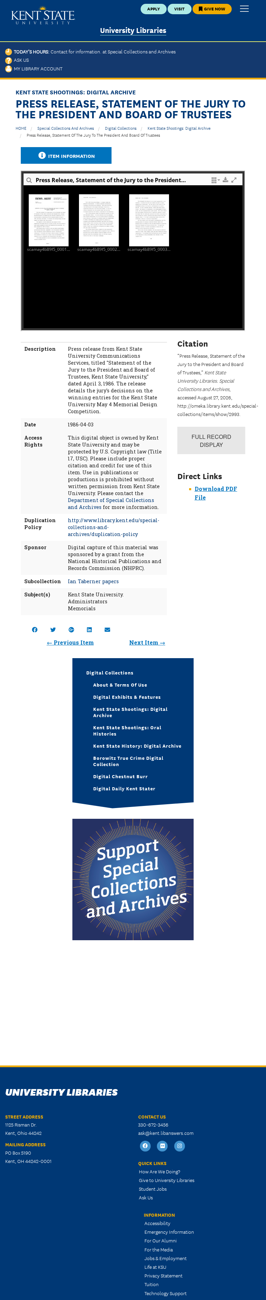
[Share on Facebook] (34, 629)
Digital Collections (120, 128)
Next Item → (147, 642)
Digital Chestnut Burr (120, 776)
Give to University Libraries (166, 1180)
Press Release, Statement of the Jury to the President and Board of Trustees (93, 134)
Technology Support (165, 1293)
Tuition (151, 1284)
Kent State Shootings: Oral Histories (127, 730)
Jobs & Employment (165, 1258)
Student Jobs (153, 1188)
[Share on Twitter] (53, 629)
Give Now (214, 8)
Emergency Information (169, 1231)
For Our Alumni (160, 1240)
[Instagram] (179, 1146)
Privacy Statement (163, 1275)
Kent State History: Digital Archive (137, 745)
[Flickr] (163, 1146)
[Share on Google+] (71, 629)
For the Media (158, 1249)
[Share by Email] (107, 629)
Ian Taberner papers (93, 581)
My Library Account (37, 68)
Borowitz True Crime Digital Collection (128, 761)
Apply (153, 8)
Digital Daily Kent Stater (124, 788)
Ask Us (20, 59)
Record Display (211, 441)
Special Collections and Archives (65, 128)
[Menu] (244, 9)
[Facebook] (145, 1146)
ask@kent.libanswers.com (166, 1133)
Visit (179, 8)
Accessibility (157, 1223)
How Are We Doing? (159, 1171)
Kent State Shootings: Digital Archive (179, 128)
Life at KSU (155, 1267)
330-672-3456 (153, 1124)
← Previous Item (70, 642)
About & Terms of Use (120, 684)
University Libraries (133, 29)
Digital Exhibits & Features (127, 697)
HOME (21, 128)
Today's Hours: (94, 51)
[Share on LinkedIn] (89, 629)
